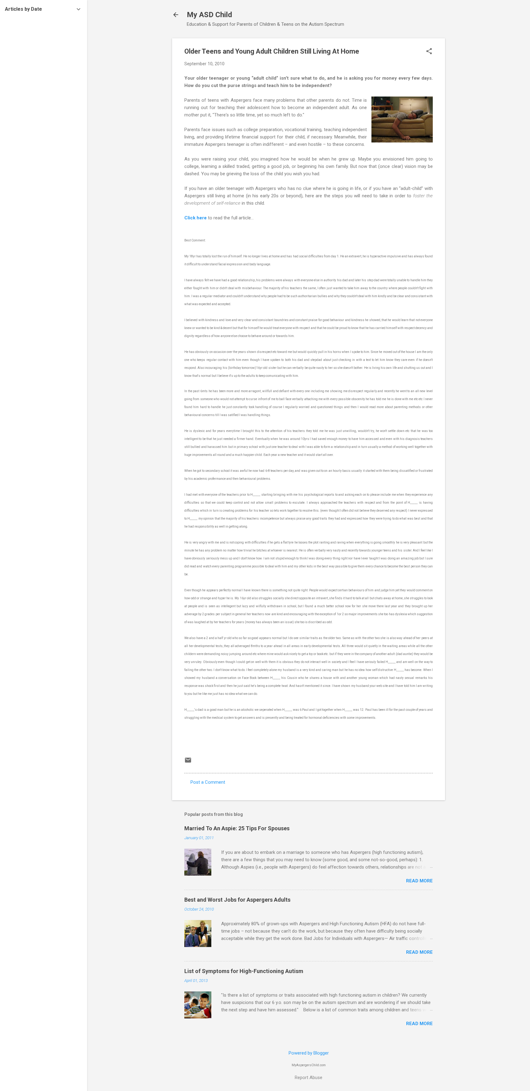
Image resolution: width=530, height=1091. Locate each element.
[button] (429, 51)
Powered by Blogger (309, 1053)
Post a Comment (207, 782)
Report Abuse (308, 1077)
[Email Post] (188, 762)
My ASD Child (209, 14)
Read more (419, 881)
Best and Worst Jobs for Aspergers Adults (237, 899)
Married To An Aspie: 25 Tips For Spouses (237, 828)
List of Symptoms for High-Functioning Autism (243, 971)
